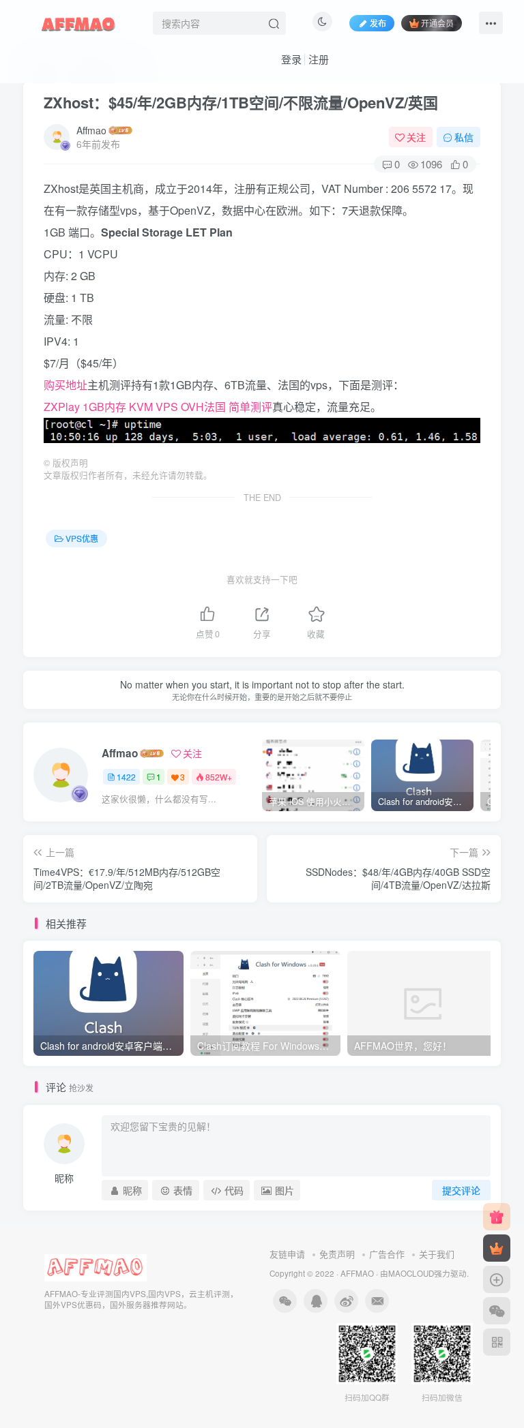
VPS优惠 (82, 538)
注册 (318, 59)
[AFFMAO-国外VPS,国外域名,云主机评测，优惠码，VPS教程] (78, 21)
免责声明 (337, 1253)
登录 (291, 59)
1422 (126, 777)
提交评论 (461, 1190)
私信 (464, 137)
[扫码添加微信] (496, 1310)
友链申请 (287, 1253)
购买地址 (65, 385)
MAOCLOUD (411, 1273)
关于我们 (436, 1253)
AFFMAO (357, 1273)
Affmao (91, 130)
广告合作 (387, 1253)
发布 (378, 23)
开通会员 (437, 23)
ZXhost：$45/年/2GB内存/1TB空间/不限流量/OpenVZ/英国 (241, 102)
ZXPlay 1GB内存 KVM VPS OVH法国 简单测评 (158, 406)
